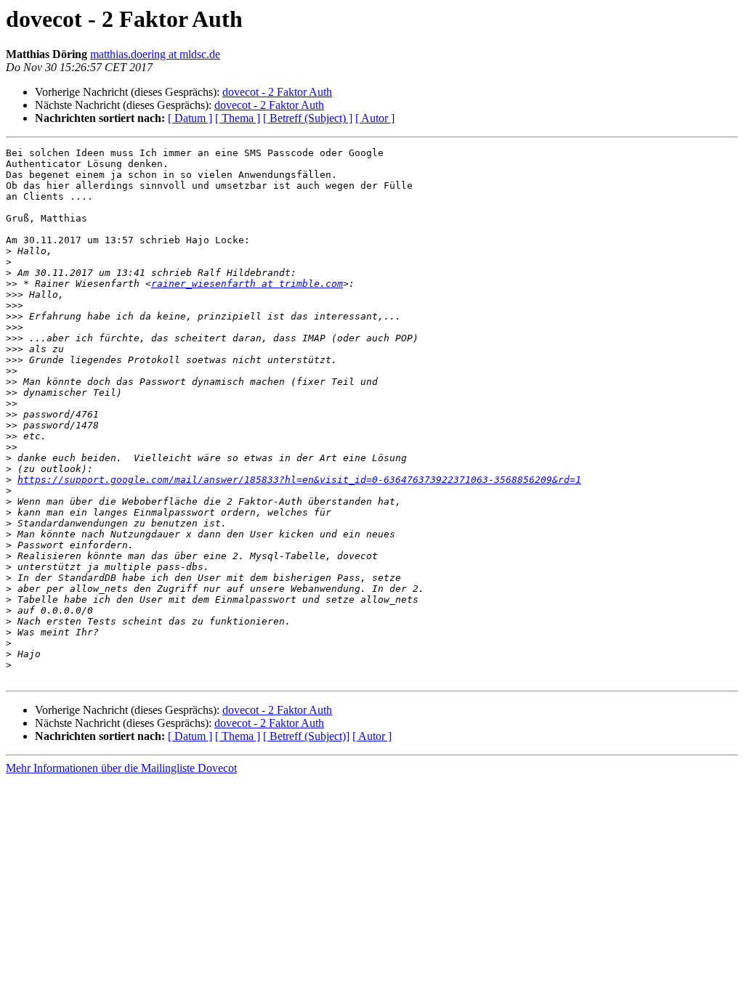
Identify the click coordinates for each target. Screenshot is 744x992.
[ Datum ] (190, 118)
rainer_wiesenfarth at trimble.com (247, 283)
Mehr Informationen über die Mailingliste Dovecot (121, 768)
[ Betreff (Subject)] (306, 736)
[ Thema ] (237, 118)
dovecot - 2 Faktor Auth (277, 92)
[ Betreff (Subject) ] (307, 118)
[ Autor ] (375, 118)
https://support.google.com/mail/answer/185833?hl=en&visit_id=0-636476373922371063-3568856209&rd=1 (299, 479)
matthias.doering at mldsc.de (155, 54)
